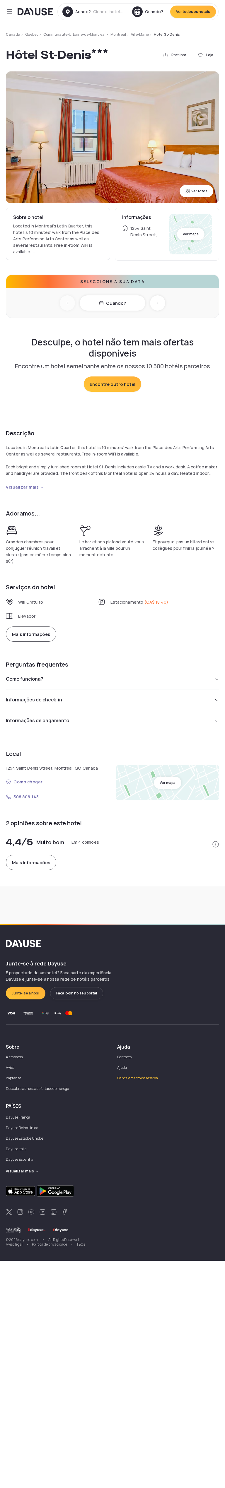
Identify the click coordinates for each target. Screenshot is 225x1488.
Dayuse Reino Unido (22, 1127)
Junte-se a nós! (26, 993)
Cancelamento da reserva (137, 1078)
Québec (31, 34)
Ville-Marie (140, 34)
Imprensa (13, 1078)
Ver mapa (191, 234)
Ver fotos (199, 191)
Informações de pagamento (37, 720)
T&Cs (80, 1244)
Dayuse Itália (16, 1148)
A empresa (14, 1056)
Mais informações (31, 634)
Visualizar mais (22, 487)
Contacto (124, 1056)
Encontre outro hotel (112, 384)
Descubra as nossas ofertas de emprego (37, 1088)
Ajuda (122, 1067)
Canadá (13, 34)
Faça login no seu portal (76, 993)
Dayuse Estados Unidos (24, 1138)
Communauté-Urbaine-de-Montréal (74, 34)
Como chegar (27, 782)
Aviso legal (14, 1244)
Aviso (10, 1067)
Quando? (116, 303)
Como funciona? (24, 679)
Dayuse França (18, 1117)
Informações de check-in (34, 699)
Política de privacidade (49, 1244)
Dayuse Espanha (19, 1159)
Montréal (118, 34)
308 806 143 (26, 796)
